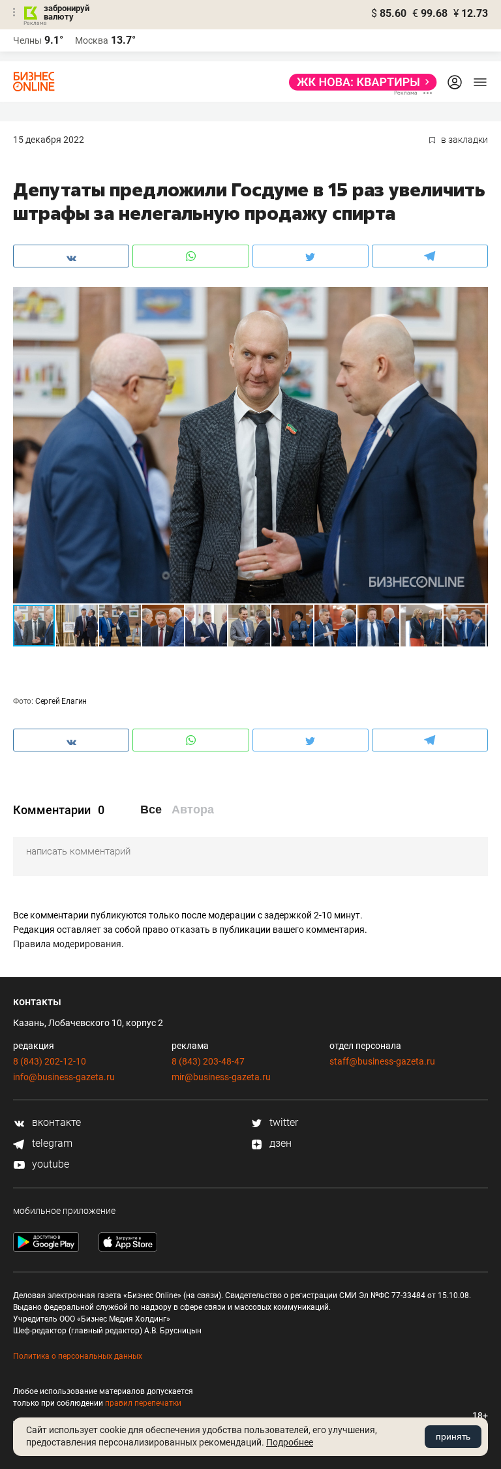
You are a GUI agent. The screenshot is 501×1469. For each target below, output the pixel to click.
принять (453, 1436)
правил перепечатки (143, 1403)
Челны (27, 40)
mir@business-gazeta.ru (221, 1077)
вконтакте (55, 1122)
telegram (50, 1143)
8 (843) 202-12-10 (49, 1061)
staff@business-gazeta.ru (382, 1061)
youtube (49, 1164)
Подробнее (289, 1442)
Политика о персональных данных (77, 1356)
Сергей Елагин (61, 701)
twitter (282, 1122)
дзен (279, 1143)
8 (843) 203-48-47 (208, 1061)
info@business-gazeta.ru (64, 1077)
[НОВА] (359, 82)
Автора (193, 809)
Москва (91, 40)
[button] (476, 298)
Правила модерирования (67, 944)
